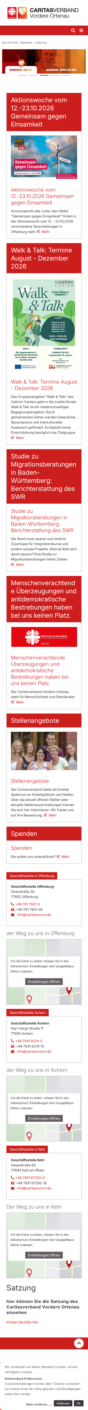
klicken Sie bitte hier (22, 1322)
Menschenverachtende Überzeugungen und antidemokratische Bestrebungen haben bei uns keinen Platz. (40, 670)
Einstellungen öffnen (44, 981)
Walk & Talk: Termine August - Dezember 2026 (44, 385)
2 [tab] (33, 76)
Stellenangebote (30, 781)
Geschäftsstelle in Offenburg (31, 876)
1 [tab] (22, 76)
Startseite (26, 42)
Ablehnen (63, 1403)
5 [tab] (65, 76)
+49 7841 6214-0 (28, 1041)
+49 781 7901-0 (27, 904)
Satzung (41, 42)
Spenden (21, 848)
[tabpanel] (44, 61)
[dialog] (45, 1386)
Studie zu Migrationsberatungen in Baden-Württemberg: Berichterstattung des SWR (42, 520)
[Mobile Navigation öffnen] (81, 31)
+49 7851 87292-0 (30, 1178)
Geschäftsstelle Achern (27, 1012)
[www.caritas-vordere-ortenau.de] (44, 12)
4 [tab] (54, 76)
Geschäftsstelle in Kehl (27, 1149)
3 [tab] (44, 76)
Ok (79, 1403)
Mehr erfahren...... (39, 1404)
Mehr (46, 232)
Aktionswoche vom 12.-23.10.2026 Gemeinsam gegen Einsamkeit (42, 196)
